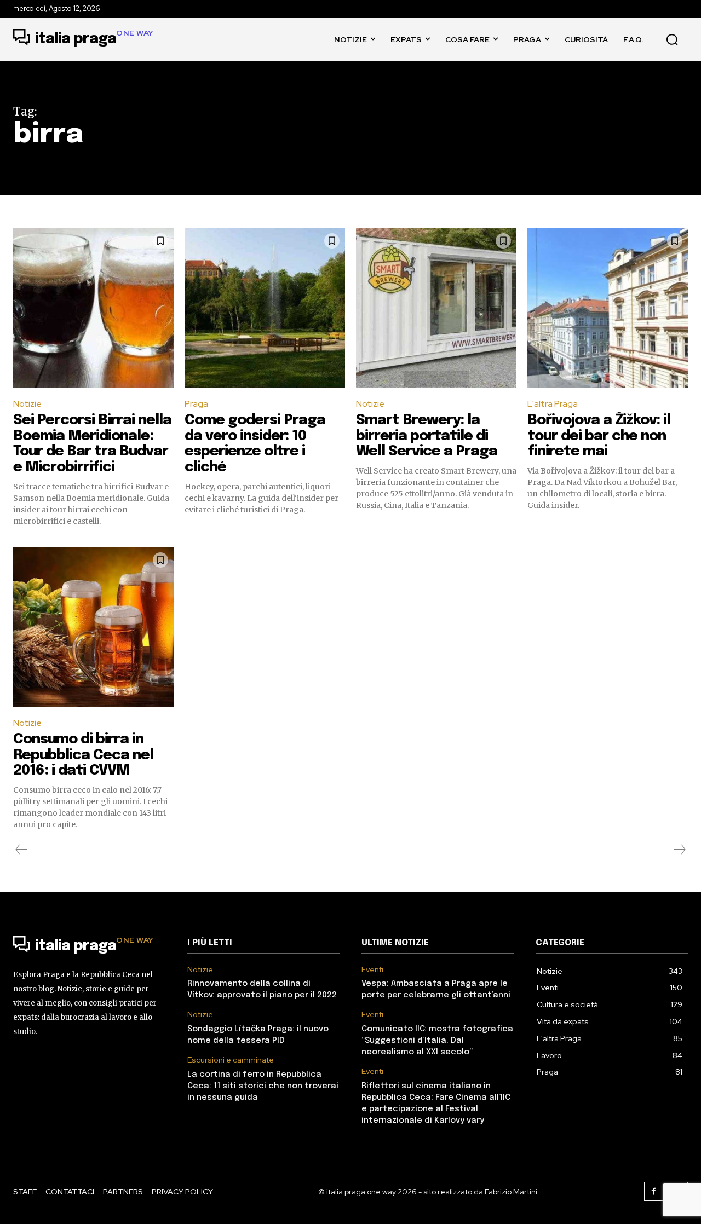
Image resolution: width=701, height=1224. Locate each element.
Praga (196, 403)
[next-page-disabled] (679, 849)
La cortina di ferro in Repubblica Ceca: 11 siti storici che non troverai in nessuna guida (262, 1086)
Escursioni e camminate (230, 1060)
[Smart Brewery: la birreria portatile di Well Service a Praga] (436, 308)
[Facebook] (653, 1191)
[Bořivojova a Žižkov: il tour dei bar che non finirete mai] (607, 308)
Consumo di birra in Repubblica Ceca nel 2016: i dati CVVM (83, 755)
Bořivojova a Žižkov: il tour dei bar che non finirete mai (598, 436)
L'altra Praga (552, 403)
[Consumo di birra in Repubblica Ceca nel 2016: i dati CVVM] (93, 627)
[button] (672, 39)
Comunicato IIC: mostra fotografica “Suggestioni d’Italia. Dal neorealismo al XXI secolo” (437, 1040)
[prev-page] (21, 849)
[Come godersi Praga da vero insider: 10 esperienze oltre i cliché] (265, 308)
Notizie (27, 403)
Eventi (372, 969)
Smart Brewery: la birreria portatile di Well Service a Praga (426, 436)
